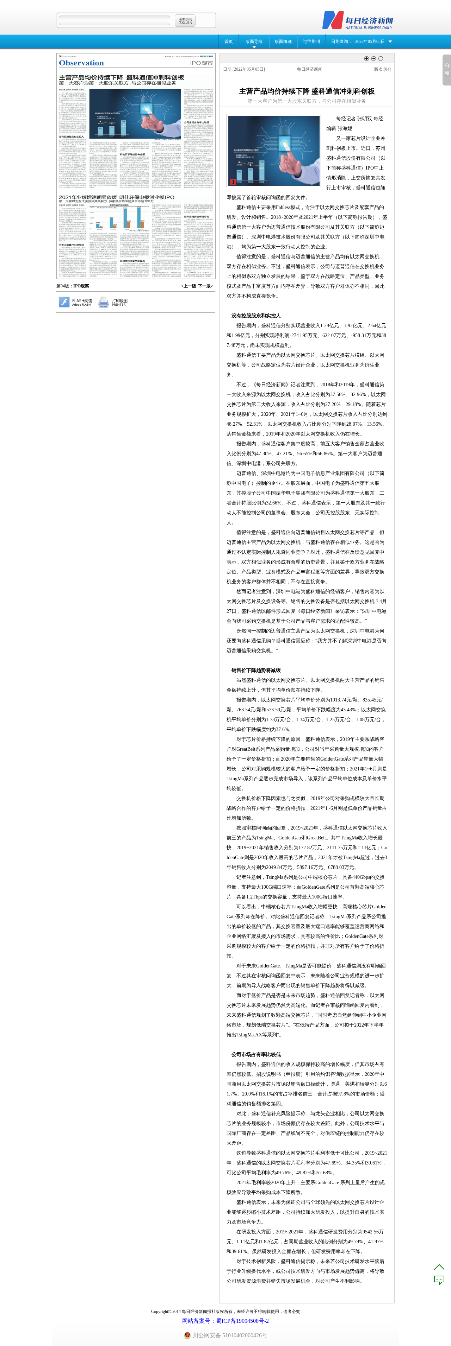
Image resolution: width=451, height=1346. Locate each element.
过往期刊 (311, 41)
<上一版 (188, 286)
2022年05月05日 (370, 41)
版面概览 (283, 41)
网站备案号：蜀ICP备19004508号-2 (225, 1321)
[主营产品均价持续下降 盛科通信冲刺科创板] (136, 131)
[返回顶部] (439, 1267)
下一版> (205, 286)
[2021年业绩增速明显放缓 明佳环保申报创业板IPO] (136, 236)
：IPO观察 (79, 286)
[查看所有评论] (439, 1280)
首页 (228, 41)
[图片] (274, 151)
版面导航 (254, 41)
